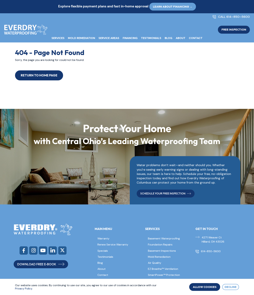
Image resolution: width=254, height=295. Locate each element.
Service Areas (108, 38)
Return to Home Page (39, 75)
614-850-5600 (211, 251)
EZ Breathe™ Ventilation (163, 269)
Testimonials (151, 38)
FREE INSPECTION (234, 29)
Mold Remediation (81, 38)
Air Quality (154, 263)
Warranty (103, 238)
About (180, 38)
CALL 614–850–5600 (234, 17)
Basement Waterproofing (164, 238)
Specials (102, 251)
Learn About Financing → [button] (172, 6)
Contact (196, 38)
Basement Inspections (162, 251)
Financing (130, 38)
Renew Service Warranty (112, 244)
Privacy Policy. (24, 288)
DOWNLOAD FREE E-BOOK (36, 264)
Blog (168, 38)
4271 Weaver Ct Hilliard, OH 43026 (213, 239)
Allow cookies (205, 287)
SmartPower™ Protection (164, 275)
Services (57, 38)
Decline (231, 287)
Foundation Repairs (160, 244)
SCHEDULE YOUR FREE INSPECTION (162, 193)
